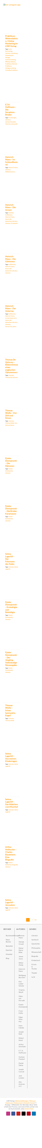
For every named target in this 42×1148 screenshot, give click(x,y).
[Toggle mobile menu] (37, 5)
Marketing (14, 53)
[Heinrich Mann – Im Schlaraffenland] (12, 144)
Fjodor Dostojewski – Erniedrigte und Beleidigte (11, 607)
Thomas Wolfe (9, 423)
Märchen (8, 124)
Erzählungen (12, 117)
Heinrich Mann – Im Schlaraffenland (11, 161)
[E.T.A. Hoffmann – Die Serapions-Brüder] (12, 90)
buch (10, 49)
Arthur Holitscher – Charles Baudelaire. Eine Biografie (11, 853)
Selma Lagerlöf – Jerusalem (10, 902)
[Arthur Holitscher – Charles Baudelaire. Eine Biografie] (12, 832)
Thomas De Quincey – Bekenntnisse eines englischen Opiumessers (11, 366)
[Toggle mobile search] (33, 5)
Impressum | (9, 1103)
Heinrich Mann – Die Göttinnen (10, 259)
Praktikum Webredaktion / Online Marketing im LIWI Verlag (11, 41)
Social (32, 1103)
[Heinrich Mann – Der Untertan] (12, 292)
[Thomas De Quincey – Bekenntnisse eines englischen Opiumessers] (12, 346)
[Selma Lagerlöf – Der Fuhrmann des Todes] (12, 540)
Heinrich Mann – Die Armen (10, 207)
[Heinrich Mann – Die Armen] (12, 191)
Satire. (14, 326)
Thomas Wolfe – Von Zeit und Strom (11, 414)
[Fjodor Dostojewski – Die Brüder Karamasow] (12, 493)
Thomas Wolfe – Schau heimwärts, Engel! (10, 710)
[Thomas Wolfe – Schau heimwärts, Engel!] (12, 692)
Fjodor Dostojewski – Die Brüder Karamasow (11, 510)
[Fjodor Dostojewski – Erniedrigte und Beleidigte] (12, 589)
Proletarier (14, 223)
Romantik (14, 124)
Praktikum (8, 64)
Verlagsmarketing (10, 68)
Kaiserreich (13, 318)
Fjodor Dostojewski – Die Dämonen (11, 462)
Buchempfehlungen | (22, 1101)
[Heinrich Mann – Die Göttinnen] (12, 243)
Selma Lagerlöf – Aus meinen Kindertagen (11, 757)
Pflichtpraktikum (10, 62)
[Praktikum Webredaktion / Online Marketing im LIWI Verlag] (12, 25)
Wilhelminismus (10, 172)
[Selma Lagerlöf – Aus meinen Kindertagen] (12, 740)
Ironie (7, 318)
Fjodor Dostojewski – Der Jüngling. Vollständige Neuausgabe (11, 658)
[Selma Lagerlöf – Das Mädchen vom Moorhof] (12, 786)
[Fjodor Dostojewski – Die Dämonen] (12, 445)
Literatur (7, 53)
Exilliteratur (8, 215)
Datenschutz (18, 1103)
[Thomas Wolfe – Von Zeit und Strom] (12, 397)
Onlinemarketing (10, 59)
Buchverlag (8, 51)
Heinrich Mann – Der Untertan (10, 308)
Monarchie (8, 326)
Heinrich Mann (13, 167)
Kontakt (26, 1103)
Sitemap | (32, 1101)
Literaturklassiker (10, 122)
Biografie (15, 865)
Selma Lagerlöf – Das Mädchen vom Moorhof (11, 803)
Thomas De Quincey (11, 377)
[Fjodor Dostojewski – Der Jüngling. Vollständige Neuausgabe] (12, 639)
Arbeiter (11, 213)
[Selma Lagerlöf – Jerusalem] (12, 886)
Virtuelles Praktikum (11, 70)
